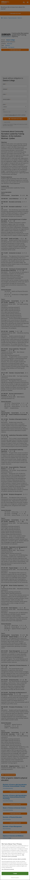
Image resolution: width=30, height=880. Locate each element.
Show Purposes (15, 877)
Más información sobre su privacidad (13, 855)
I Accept (15, 873)
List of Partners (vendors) (8, 869)
